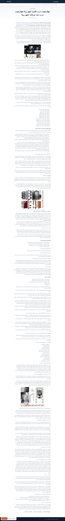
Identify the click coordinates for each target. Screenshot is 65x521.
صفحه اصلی (56, 4)
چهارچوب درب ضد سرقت (37, 511)
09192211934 (9, 1)
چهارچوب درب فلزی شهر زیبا (29, 22)
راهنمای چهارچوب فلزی (46, 511)
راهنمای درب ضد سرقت (28, 511)
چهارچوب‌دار (55, 1)
